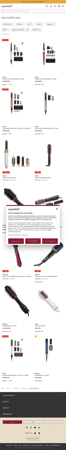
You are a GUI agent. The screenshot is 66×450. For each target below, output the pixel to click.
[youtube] (35, 427)
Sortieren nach (7, 24)
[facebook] (31, 427)
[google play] (39, 433)
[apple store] (35, 433)
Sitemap (15, 445)
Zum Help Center (33, 438)
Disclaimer (46, 445)
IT (53, 422)
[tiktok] (39, 427)
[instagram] (27, 427)
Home (2, 388)
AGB (20, 445)
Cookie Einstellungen (37, 445)
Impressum (9, 445)
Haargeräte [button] (23, 388)
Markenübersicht (55, 445)
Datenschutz (26, 445)
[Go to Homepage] (7, 6)
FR (33, 422)
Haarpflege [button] (15, 388)
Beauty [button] (8, 388)
